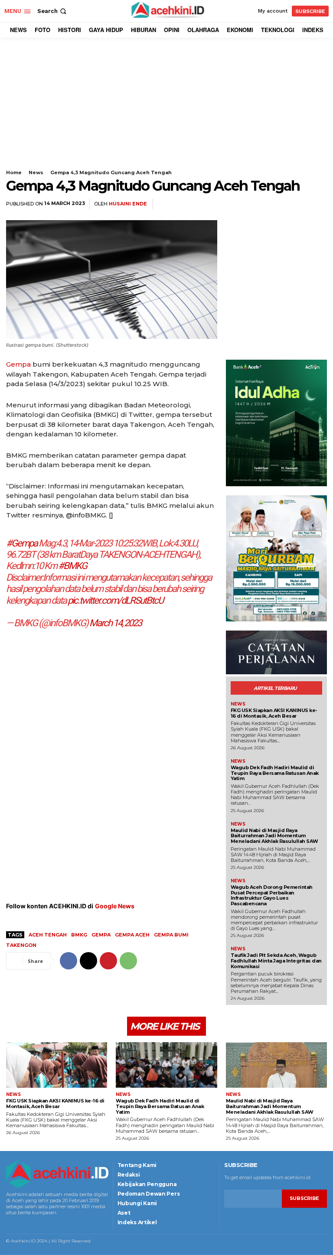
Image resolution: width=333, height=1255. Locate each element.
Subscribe (304, 1198)
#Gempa (21, 543)
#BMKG (72, 565)
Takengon (21, 945)
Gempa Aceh (132, 935)
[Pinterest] (298, 204)
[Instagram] (19, 1223)
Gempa (18, 364)
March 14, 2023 (115, 623)
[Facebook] (258, 204)
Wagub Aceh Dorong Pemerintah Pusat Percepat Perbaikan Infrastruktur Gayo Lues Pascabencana (272, 895)
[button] (52, 11)
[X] (278, 204)
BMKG (79, 935)
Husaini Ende (128, 204)
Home (14, 172)
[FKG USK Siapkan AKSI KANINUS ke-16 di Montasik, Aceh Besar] (56, 1065)
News (36, 172)
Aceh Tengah (48, 935)
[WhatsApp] (318, 204)
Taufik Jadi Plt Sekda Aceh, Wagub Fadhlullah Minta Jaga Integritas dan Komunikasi (276, 960)
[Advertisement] (166, 109)
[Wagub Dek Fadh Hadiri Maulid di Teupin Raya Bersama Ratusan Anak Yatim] (166, 1065)
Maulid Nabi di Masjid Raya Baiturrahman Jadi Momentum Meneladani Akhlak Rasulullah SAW (274, 835)
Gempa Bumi (171, 935)
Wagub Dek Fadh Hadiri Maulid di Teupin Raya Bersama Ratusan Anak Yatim (275, 772)
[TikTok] (30, 1223)
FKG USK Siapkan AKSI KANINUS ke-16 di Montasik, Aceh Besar (274, 713)
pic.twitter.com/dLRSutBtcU (115, 600)
